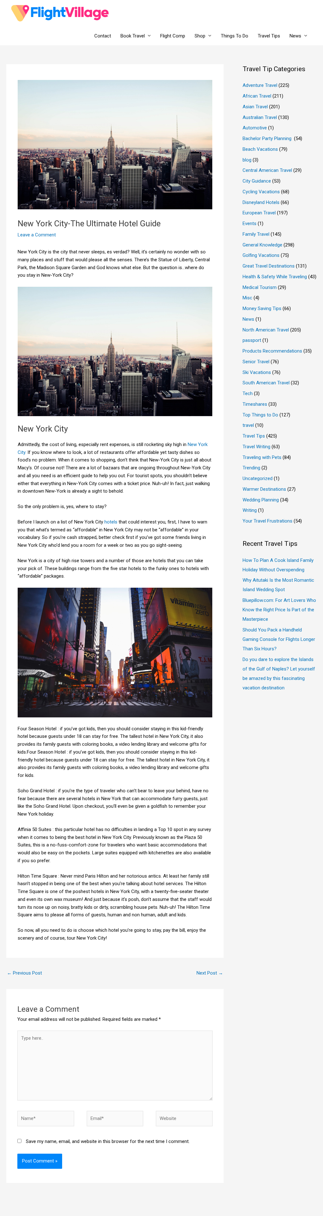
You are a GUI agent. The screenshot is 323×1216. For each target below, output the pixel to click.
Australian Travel (260, 117)
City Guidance (257, 181)
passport (252, 340)
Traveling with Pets (262, 457)
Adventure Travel (260, 85)
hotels (110, 522)
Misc (247, 298)
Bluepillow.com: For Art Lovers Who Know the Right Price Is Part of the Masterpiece (279, 609)
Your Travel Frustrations (267, 521)
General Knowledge (262, 245)
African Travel (257, 96)
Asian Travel (255, 107)
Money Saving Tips (262, 308)
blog (247, 160)
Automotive (255, 128)
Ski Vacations (257, 372)
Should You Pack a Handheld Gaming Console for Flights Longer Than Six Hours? (279, 639)
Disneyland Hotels (261, 202)
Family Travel (256, 234)
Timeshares (255, 404)
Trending (251, 468)
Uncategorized (258, 478)
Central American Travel (267, 170)
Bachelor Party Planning (268, 138)
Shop (200, 36)
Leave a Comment (37, 235)
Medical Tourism (260, 287)
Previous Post (24, 973)
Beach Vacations (260, 149)
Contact (102, 36)
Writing (250, 510)
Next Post (210, 973)
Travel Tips (269, 36)
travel (248, 425)
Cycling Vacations (261, 192)
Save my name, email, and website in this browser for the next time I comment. (108, 1141)
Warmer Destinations (264, 489)
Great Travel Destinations (269, 266)
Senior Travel (256, 362)
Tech (248, 393)
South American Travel (266, 383)
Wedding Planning (261, 500)
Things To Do (234, 36)
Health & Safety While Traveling (275, 277)
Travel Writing (256, 447)
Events (249, 223)
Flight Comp (172, 36)
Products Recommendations (272, 351)
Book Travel (132, 36)
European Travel (259, 213)
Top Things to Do (260, 415)
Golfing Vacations (261, 255)
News (295, 36)
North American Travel (266, 330)
